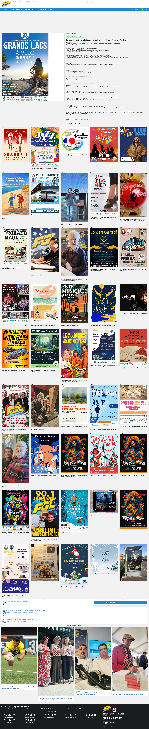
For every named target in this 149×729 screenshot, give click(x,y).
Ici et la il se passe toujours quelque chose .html (11, 603)
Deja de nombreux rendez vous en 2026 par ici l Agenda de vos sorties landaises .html (18, 619)
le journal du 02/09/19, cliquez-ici (74, 36)
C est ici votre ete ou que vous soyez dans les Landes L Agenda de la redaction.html (18, 612)
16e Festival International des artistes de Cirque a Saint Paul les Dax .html (16, 601)
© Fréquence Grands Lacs (108, 726)
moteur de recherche (107, 605)
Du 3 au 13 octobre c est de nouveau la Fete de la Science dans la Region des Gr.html (18, 614)
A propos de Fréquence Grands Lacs (8, 725)
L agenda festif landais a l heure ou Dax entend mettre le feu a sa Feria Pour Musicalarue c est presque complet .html (24, 610)
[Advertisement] (74, 21)
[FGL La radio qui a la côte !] (6, 6)
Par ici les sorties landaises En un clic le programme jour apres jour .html (15, 621)
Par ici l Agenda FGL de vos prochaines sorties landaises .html (14, 608)
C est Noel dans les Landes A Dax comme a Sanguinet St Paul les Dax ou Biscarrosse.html (19, 605)
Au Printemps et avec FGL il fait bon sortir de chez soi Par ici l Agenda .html (16, 617)
